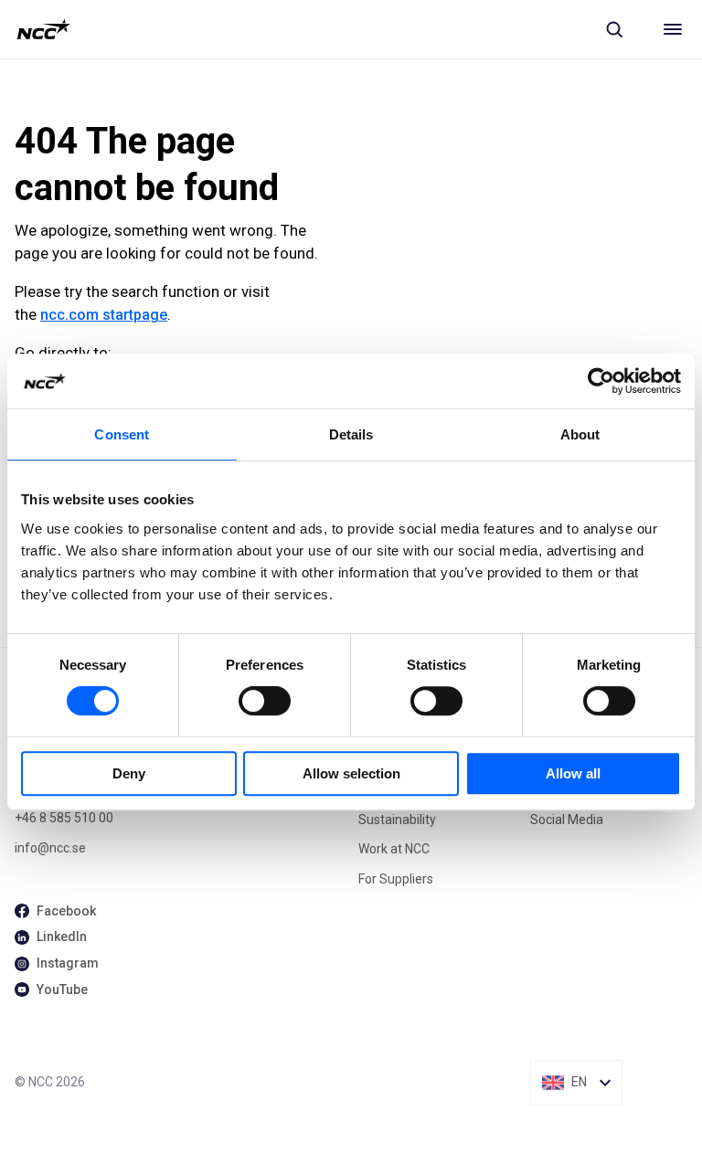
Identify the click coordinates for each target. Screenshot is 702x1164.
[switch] (265, 700)
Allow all (573, 773)
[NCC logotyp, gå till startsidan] (43, 29)
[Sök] (614, 29)
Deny (128, 773)
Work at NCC (394, 848)
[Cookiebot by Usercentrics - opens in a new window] (601, 381)
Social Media (566, 819)
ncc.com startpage (103, 314)
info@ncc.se (50, 848)
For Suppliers (395, 879)
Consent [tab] (121, 434)
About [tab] (580, 434)
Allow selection (351, 773)
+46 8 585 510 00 (64, 817)
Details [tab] (351, 434)
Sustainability (397, 819)
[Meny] (673, 29)
